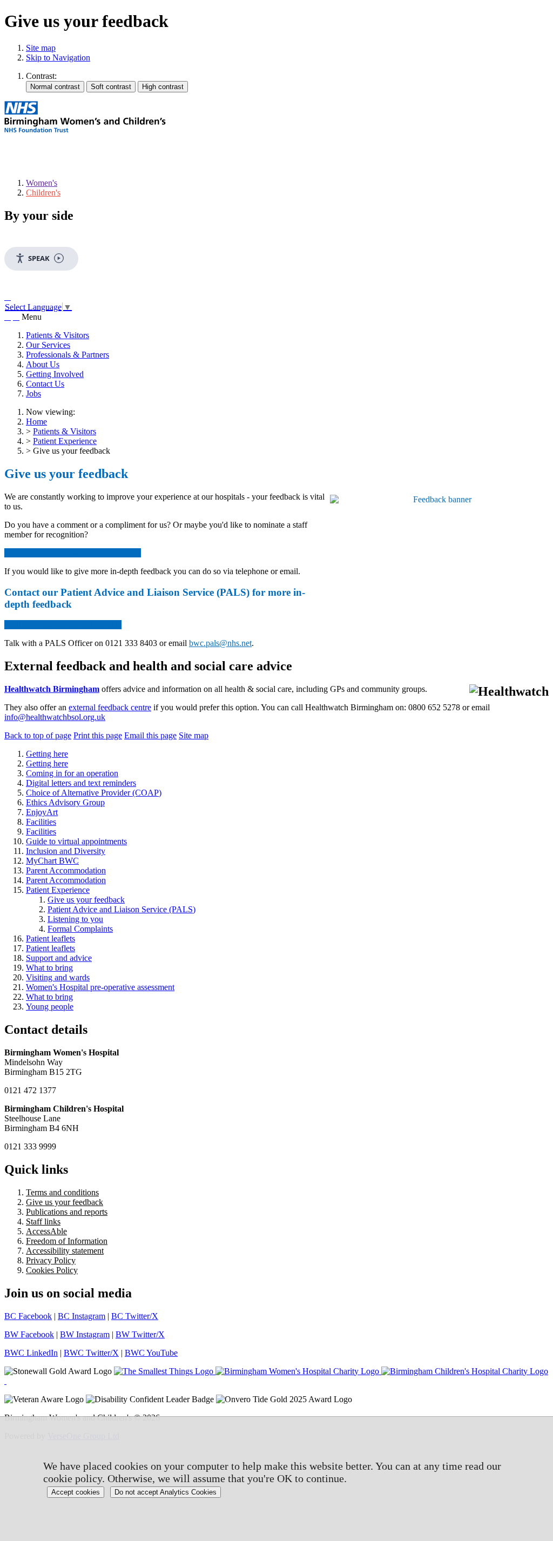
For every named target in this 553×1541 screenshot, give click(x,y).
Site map (41, 47)
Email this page (150, 735)
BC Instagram (81, 1316)
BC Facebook (28, 1316)
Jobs (33, 393)
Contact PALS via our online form (63, 624)
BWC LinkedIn (31, 1352)
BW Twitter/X (140, 1334)
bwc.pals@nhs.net (220, 643)
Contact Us (45, 383)
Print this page (97, 735)
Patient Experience (65, 441)
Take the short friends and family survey (72, 552)
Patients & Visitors (57, 335)
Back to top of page (37, 735)
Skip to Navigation (58, 57)
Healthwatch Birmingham (51, 689)
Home (36, 421)
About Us (42, 364)
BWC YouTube (151, 1352)
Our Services (48, 344)
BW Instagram (85, 1334)
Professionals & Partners (67, 354)
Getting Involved (55, 374)
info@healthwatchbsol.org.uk (54, 717)
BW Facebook (29, 1334)
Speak (39, 258)
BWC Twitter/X (91, 1352)
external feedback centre (110, 707)
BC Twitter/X (134, 1316)
